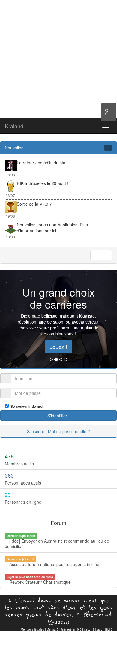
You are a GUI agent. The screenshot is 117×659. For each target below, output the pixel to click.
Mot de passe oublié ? (69, 431)
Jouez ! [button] (58, 346)
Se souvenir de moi (26, 406)
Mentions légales (32, 629)
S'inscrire (35, 431)
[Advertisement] (58, 58)
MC (107, 112)
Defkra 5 (52, 629)
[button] (9, 319)
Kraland (14, 126)
